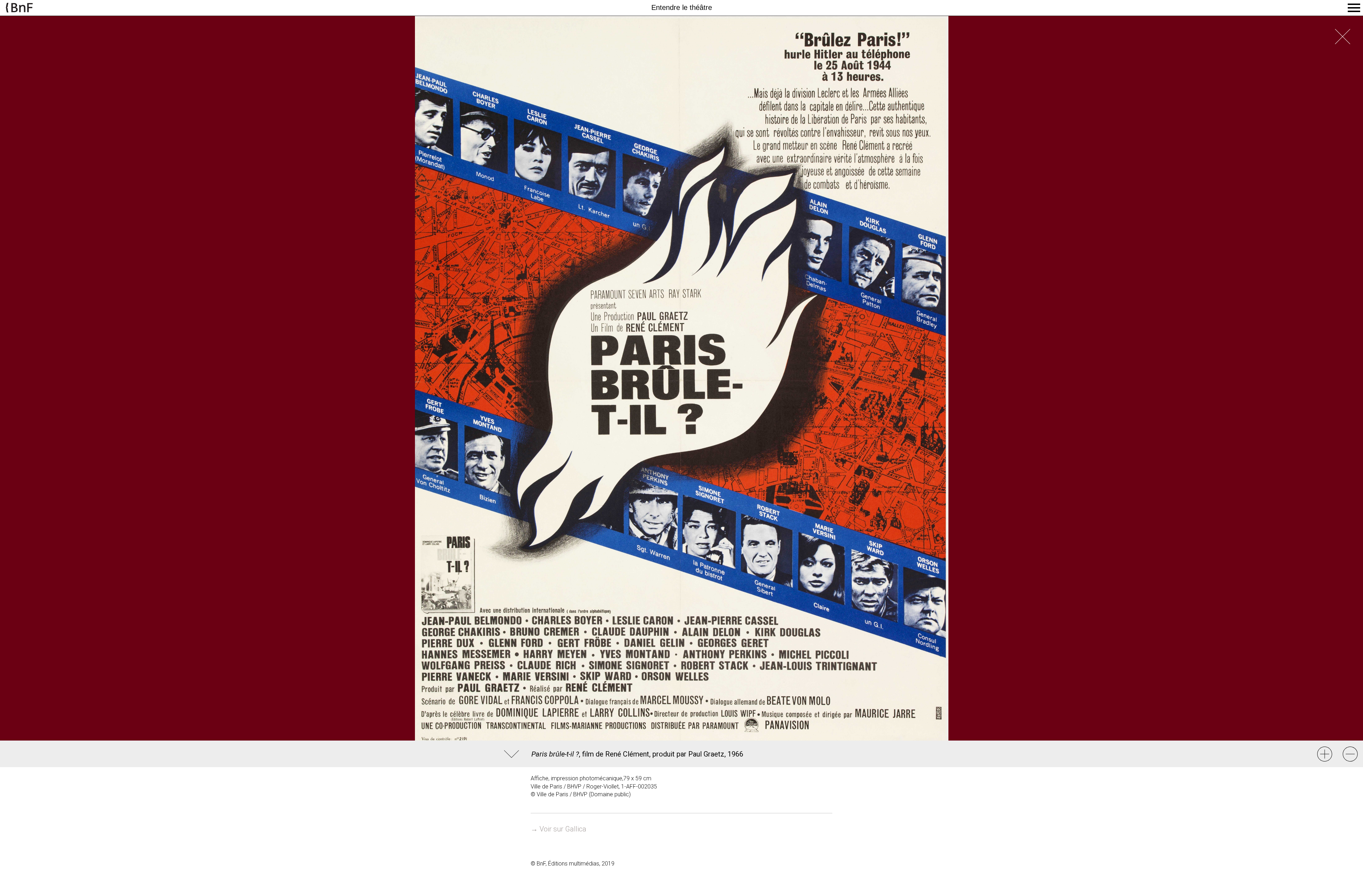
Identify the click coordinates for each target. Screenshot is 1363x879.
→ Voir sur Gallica (558, 829)
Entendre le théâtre (681, 7)
